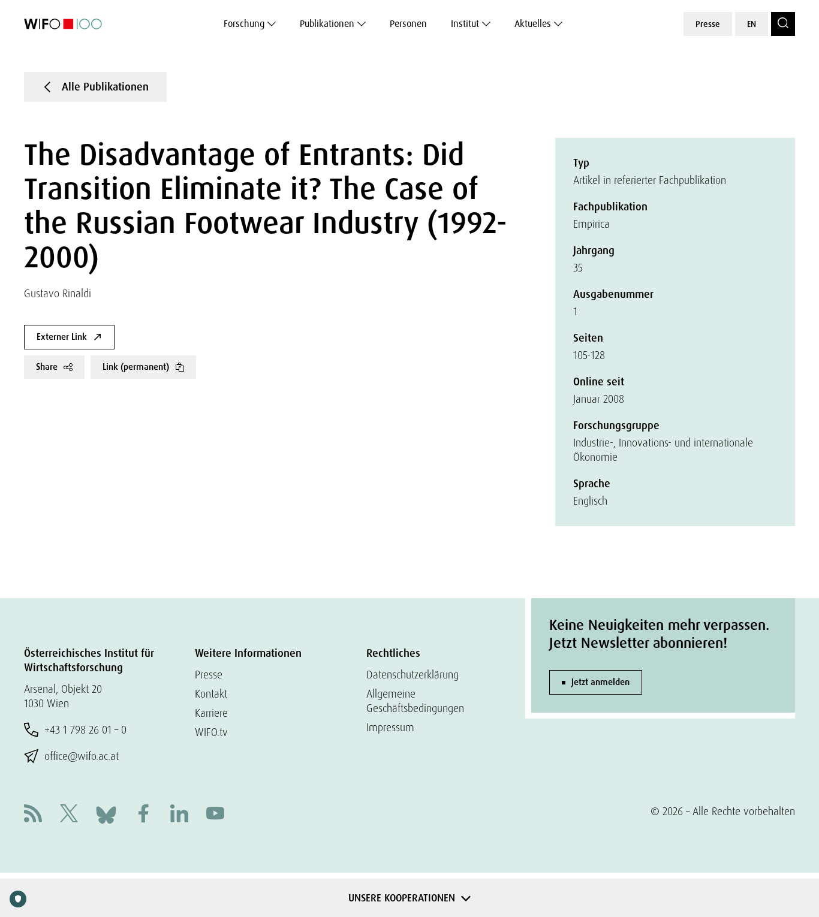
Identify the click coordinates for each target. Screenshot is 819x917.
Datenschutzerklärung (412, 674)
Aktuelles (532, 23)
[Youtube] (215, 814)
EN (751, 24)
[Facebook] (143, 814)
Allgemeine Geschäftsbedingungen (415, 701)
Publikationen (327, 23)
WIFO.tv (211, 732)
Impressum (390, 727)
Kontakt (211, 694)
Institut (465, 23)
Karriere (211, 713)
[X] (69, 814)
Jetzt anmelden (600, 682)
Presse (707, 24)
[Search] (783, 24)
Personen (408, 23)
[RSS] (33, 814)
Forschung (244, 23)
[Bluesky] (106, 813)
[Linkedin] (179, 814)
